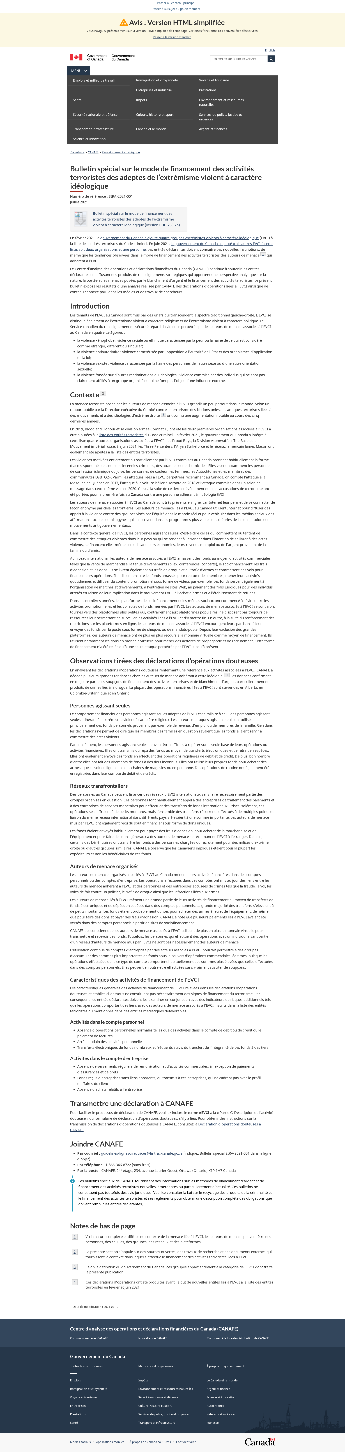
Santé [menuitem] (77, 100)
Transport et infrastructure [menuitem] (93, 129)
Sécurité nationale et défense (158, 1397)
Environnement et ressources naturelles (165, 1389)
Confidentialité (186, 1442)
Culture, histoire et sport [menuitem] (155, 114)
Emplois (75, 1380)
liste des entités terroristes (121, 434)
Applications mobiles (110, 1442)
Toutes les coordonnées (86, 1366)
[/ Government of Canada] (102, 57)
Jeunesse (213, 1423)
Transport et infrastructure (156, 1423)
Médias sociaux (80, 1442)
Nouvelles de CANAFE (152, 1338)
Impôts (143, 1380)
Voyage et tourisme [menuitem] (214, 80)
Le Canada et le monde (222, 1380)
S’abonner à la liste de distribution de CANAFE (238, 1338)
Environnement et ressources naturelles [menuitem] (221, 102)
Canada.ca (77, 152)
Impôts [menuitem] (141, 100)
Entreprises (78, 1406)
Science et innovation (221, 1397)
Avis (168, 1442)
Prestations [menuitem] (208, 90)
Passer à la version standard (172, 37)
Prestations (78, 1414)
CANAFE (93, 152)
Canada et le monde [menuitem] (151, 129)
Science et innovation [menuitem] (89, 139)
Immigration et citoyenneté (88, 1389)
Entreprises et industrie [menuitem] (154, 90)
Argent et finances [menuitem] (213, 129)
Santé (74, 1423)
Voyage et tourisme (83, 1397)
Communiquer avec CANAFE (89, 1338)
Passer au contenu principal (176, 3)
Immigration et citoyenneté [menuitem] (157, 80)
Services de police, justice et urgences (164, 1414)
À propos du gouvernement (225, 1366)
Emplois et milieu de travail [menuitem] (94, 80)
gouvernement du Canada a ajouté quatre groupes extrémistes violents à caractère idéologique (179, 237)
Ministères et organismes (155, 1366)
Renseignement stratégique (121, 152)
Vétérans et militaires (221, 1414)
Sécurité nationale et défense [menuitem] (95, 114)
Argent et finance (218, 1389)
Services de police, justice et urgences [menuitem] (220, 116)
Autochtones (215, 1406)
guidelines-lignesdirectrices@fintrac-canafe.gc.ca (142, 1153)
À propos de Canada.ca (145, 1442)
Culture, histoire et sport (155, 1406)
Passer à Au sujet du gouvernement (176, 9)
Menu (80, 70)
